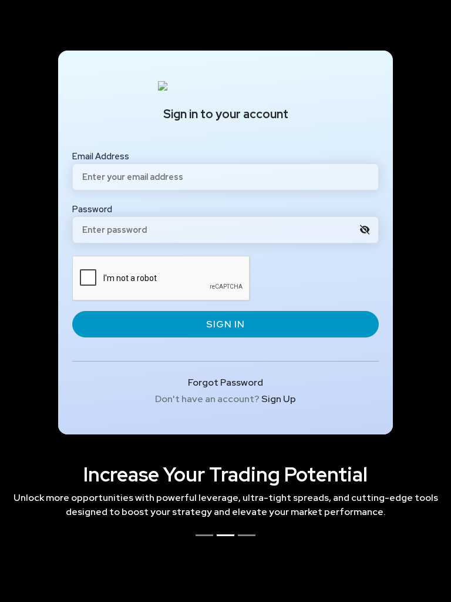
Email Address (100, 156)
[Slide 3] (246, 535)
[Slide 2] (225, 535)
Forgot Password (225, 382)
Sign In (225, 324)
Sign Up (278, 399)
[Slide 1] (204, 535)
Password (92, 209)
